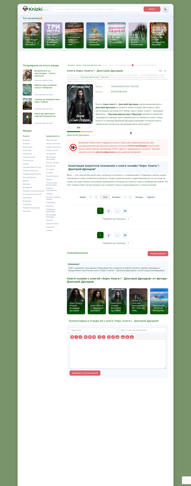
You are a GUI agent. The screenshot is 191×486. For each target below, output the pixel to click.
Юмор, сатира (52, 162)
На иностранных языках (53, 198)
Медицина (27, 154)
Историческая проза (32, 194)
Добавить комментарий (85, 373)
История (50, 169)
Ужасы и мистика (30, 170)
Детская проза (29, 177)
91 (125, 210)
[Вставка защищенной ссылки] (117, 337)
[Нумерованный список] (103, 337)
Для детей (50, 166)
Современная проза (32, 174)
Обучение (50, 202)
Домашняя (27, 187)
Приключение (29, 157)
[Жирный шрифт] (72, 337)
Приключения (52, 176)
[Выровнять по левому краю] (86, 337)
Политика (27, 204)
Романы (26, 143)
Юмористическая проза (33, 191)
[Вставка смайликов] (109, 337)
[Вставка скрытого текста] (132, 337)
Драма (26, 181)
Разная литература (31, 208)
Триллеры (27, 198)
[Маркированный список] (99, 337)
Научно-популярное (51, 189)
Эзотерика (51, 154)
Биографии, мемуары (51, 216)
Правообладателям (77, 253)
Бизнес (49, 179)
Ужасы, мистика (53, 143)
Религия (49, 206)
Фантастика (51, 140)
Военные (27, 201)
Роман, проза (52, 150)
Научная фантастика (32, 167)
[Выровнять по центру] (90, 337)
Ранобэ (49, 220)
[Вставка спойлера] (127, 337)
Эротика (26, 184)
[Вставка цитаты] (123, 337)
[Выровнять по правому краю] (94, 337)
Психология (28, 160)
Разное (49, 194)
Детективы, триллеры (51, 158)
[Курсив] (76, 337)
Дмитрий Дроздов (78, 135)
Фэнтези (27, 211)
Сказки (26, 164)
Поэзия (49, 173)
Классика (27, 150)
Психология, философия (51, 184)
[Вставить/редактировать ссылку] (113, 337)
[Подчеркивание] (80, 337)
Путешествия (52, 224)
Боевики (26, 140)
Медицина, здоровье (51, 210)
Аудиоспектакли (53, 147)
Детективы (27, 147)
